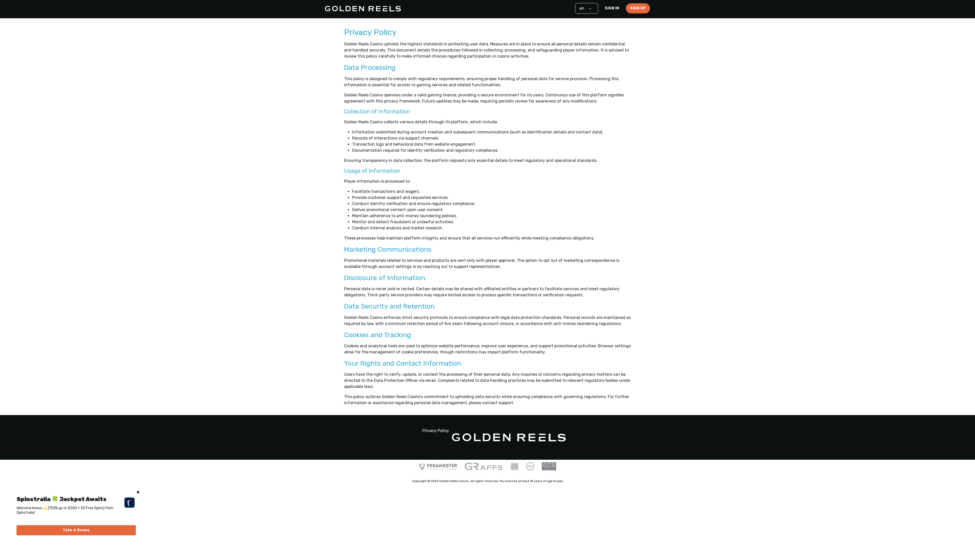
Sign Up (638, 8)
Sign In (612, 8)
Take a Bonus (76, 530)
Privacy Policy (435, 430)
